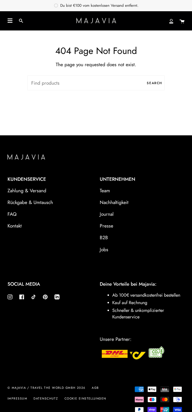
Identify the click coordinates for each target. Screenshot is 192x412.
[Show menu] (10, 21)
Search (154, 83)
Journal (107, 213)
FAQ (12, 213)
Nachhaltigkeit (114, 202)
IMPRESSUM (17, 398)
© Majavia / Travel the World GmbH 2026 (47, 388)
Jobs (104, 249)
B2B (104, 237)
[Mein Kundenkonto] (171, 20)
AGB (95, 388)
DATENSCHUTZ (46, 398)
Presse (106, 225)
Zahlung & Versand (27, 190)
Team (105, 190)
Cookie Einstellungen (85, 398)
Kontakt (15, 225)
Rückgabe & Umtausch (30, 202)
